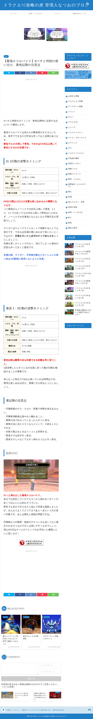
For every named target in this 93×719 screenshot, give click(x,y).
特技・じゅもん (74, 179)
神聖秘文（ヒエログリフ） (77, 185)
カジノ (71, 117)
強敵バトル (72, 169)
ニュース (13, 13)
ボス (6, 56)
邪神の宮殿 (72, 207)
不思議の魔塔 (73, 158)
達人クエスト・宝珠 (76, 202)
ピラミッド (72, 143)
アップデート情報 (75, 106)
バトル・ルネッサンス (77, 137)
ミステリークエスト (76, 153)
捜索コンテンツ (74, 174)
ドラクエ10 (73, 122)
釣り (70, 217)
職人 (70, 191)
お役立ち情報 (73, 96)
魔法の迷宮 (72, 228)
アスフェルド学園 (75, 101)
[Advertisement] (31, 98)
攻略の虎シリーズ (79, 13)
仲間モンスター (74, 163)
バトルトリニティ (75, 132)
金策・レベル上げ (35, 13)
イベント (57, 13)
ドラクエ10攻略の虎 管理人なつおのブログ (46, 4)
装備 (70, 197)
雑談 (70, 223)
